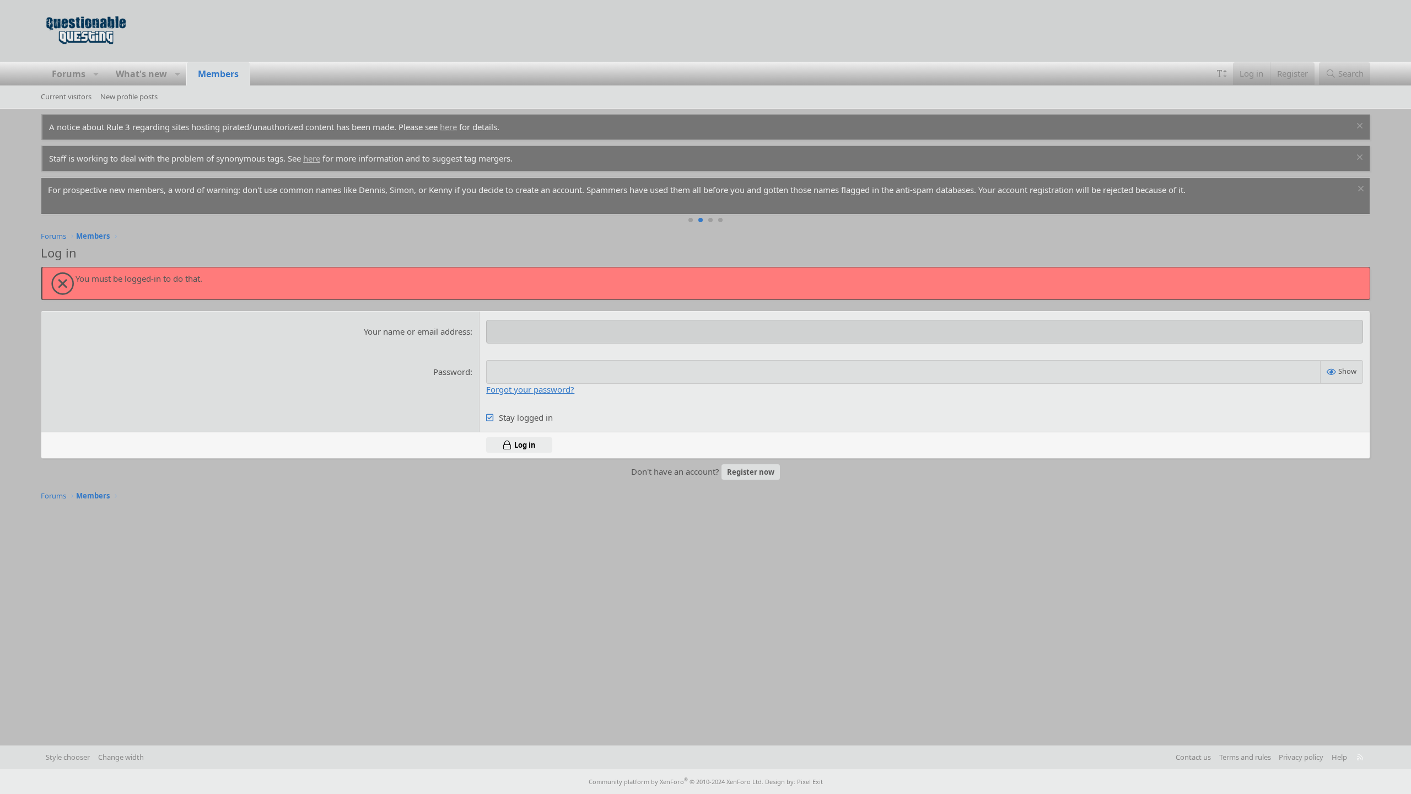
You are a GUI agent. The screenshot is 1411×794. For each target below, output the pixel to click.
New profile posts (129, 96)
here (448, 126)
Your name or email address (417, 331)
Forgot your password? (530, 389)
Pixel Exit (810, 781)
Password (451, 371)
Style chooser (68, 757)
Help (1339, 757)
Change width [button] (121, 757)
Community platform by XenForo (676, 781)
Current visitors (66, 96)
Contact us (1193, 757)
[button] (96, 73)
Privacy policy (1301, 757)
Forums (68, 74)
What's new (141, 74)
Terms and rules (1245, 757)
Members (218, 74)
